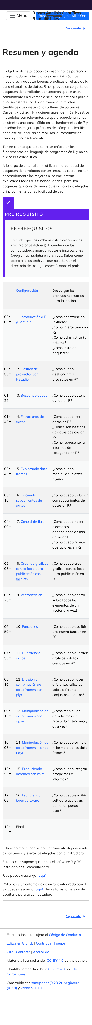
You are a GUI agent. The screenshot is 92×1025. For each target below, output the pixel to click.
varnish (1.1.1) (32, 988)
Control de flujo (33, 521)
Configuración (27, 290)
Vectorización (31, 595)
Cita (10, 952)
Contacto (23, 952)
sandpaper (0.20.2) (46, 983)
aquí (42, 875)
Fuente (59, 943)
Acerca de (41, 952)
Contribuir (44, 943)
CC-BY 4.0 (55, 960)
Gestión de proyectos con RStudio (27, 374)
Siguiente (73, 28)
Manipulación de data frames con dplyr (32, 716)
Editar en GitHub (20, 943)
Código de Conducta (65, 935)
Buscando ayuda (34, 395)
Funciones (30, 626)
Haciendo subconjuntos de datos (29, 500)
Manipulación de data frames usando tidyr (32, 747)
